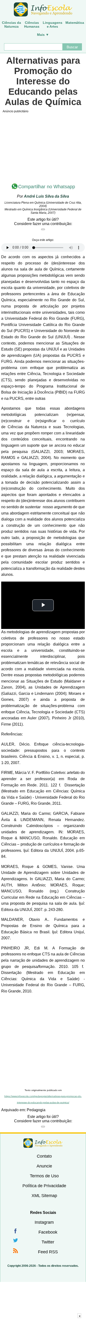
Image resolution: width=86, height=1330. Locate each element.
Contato (44, 1156)
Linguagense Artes (52, 24)
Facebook (47, 1232)
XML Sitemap (44, 1195)
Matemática (74, 23)
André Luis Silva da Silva (46, 196)
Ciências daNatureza (11, 24)
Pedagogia (36, 1110)
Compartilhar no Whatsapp (46, 186)
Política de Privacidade (44, 1185)
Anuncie (44, 1166)
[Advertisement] (43, 1041)
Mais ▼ (43, 35)
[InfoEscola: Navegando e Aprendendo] (43, 9)
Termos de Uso (44, 1175)
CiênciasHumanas (31, 24)
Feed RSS (48, 1251)
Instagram (44, 1222)
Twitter (48, 1242)
